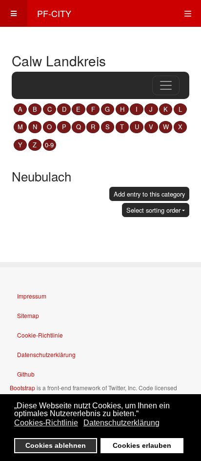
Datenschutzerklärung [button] (121, 423)
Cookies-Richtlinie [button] (46, 423)
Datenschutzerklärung (46, 354)
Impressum (31, 296)
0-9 (49, 144)
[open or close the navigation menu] (166, 85)
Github (26, 374)
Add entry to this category (149, 194)
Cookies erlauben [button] (142, 445)
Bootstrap (22, 387)
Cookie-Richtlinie (40, 335)
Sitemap (28, 315)
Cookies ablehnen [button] (55, 445)
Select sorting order (153, 210)
